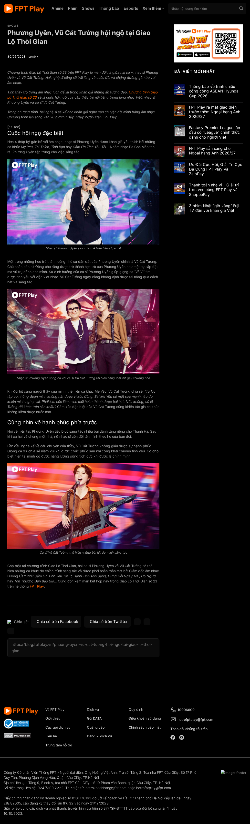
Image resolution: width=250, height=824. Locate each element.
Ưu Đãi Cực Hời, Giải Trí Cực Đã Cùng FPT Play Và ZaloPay (215, 169)
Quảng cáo (95, 727)
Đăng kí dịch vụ (99, 736)
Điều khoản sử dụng (145, 718)
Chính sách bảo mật (145, 727)
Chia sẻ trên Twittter (109, 621)
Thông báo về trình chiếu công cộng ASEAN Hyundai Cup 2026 (214, 91)
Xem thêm (152, 8)
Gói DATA (94, 718)
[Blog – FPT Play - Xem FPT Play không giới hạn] (24, 8)
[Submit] (241, 8)
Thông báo (109, 8)
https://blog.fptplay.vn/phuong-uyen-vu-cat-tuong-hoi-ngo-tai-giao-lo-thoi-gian (81, 647)
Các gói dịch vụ (58, 727)
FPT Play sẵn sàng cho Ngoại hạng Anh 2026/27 (212, 150)
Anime (57, 8)
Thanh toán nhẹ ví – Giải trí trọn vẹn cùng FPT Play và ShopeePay (214, 190)
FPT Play (37, 586)
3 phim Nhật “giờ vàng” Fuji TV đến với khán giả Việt (214, 208)
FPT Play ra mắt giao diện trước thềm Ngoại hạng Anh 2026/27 (214, 112)
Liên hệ (51, 736)
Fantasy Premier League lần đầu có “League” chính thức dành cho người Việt (214, 132)
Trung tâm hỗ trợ (58, 745)
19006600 (186, 710)
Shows (88, 8)
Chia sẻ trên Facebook (57, 621)
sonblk (34, 56)
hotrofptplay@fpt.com (195, 719)
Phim (72, 8)
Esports (131, 8)
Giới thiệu (52, 718)
